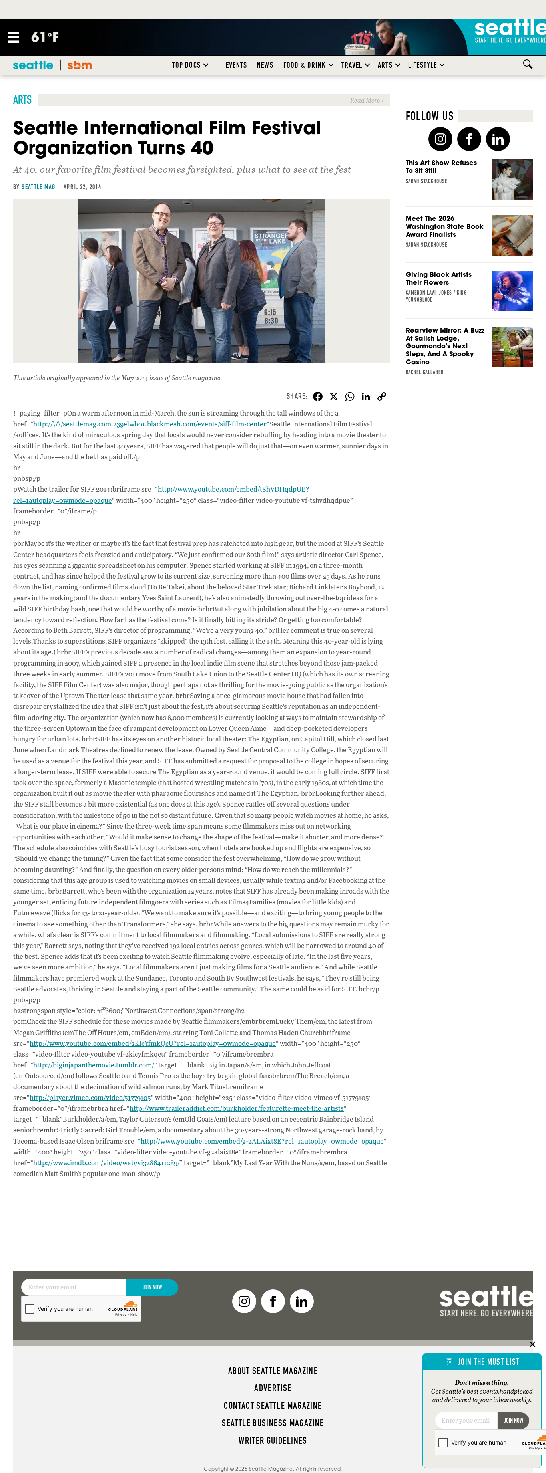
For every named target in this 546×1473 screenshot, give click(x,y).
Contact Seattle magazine (273, 1405)
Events (236, 65)
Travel (351, 65)
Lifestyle (422, 65)
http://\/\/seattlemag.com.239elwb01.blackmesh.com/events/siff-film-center (150, 423)
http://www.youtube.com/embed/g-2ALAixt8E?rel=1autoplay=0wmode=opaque (262, 1141)
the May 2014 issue (137, 377)
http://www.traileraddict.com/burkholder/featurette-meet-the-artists (237, 1108)
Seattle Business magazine (273, 1423)
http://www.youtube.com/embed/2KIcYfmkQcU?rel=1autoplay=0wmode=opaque (153, 1043)
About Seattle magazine (273, 1370)
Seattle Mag (38, 187)
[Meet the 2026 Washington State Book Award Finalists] (469, 239)
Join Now (152, 1287)
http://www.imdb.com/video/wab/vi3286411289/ (106, 1162)
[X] (334, 397)
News (265, 65)
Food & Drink (304, 65)
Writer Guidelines (273, 1440)
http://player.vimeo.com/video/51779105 (90, 1097)
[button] (206, 65)
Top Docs (186, 65)
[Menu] (13, 37)
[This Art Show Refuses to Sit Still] (469, 183)
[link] (201, 100)
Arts (385, 65)
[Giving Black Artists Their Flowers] (469, 295)
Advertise (272, 1388)
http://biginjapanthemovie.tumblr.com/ (93, 1064)
